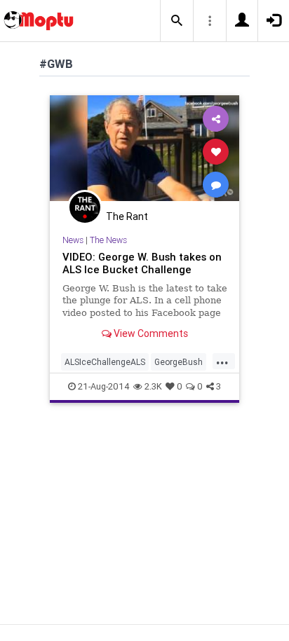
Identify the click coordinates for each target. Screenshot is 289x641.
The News (108, 240)
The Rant (127, 216)
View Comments (150, 333)
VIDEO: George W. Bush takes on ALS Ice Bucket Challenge (142, 263)
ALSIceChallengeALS (105, 362)
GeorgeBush (178, 362)
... (222, 360)
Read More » (144, 151)
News (72, 240)
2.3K (153, 386)
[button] (176, 21)
